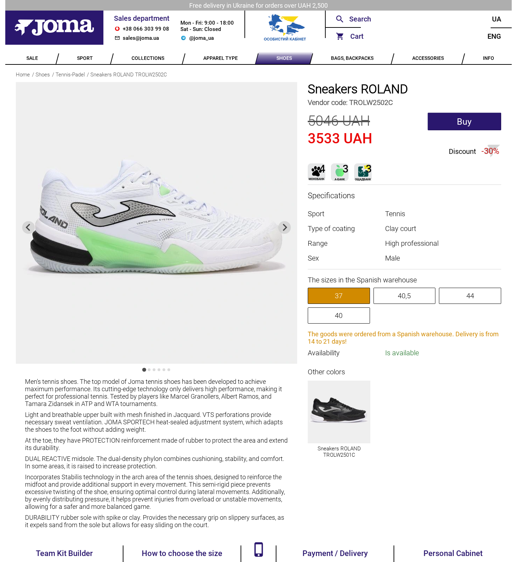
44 (470, 296)
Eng (494, 36)
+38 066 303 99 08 (146, 29)
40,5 (404, 296)
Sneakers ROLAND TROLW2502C (128, 74)
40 (339, 315)
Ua (496, 19)
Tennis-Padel (70, 74)
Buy (464, 122)
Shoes (43, 74)
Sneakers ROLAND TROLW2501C (339, 451)
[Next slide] (284, 227)
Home (23, 74)
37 (339, 296)
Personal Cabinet (453, 553)
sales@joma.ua (141, 38)
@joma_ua (201, 38)
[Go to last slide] (28, 227)
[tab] (144, 369)
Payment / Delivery (335, 553)
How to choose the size (182, 553)
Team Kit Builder (64, 553)
